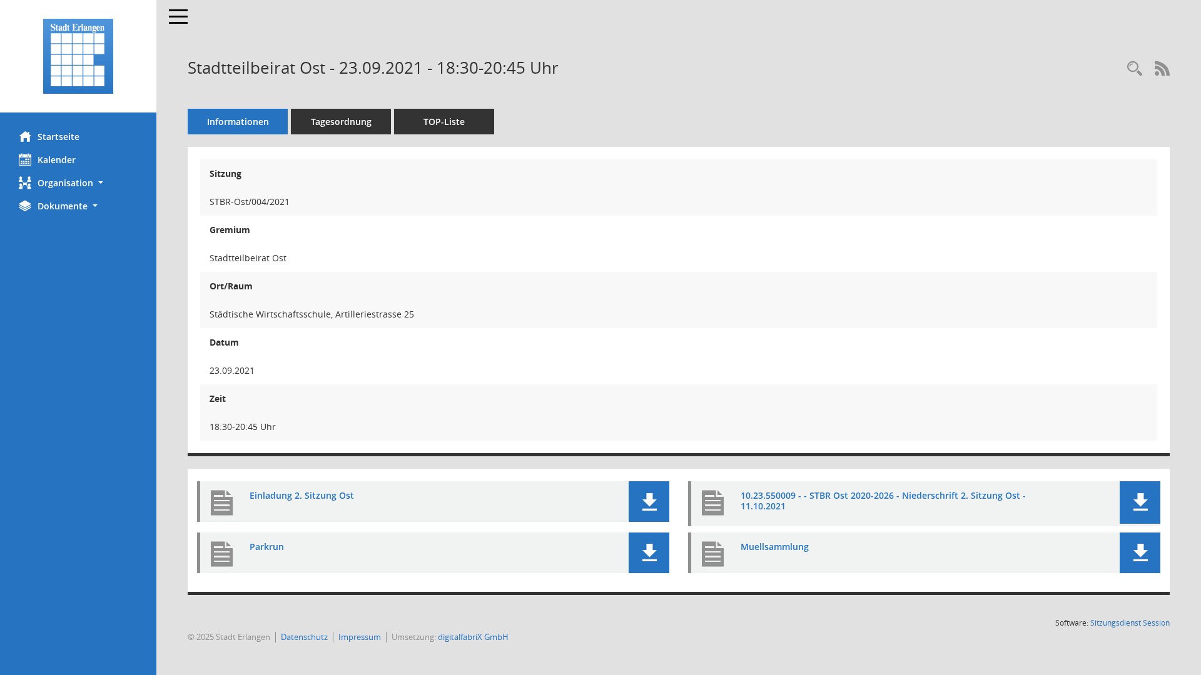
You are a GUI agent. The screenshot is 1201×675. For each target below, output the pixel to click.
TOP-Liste (444, 122)
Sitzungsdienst (1130, 623)
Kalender (57, 160)
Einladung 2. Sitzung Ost (302, 495)
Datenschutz (304, 636)
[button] (78, 182)
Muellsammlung (775, 546)
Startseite (58, 136)
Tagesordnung (341, 122)
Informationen (238, 122)
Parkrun (267, 546)
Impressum (359, 636)
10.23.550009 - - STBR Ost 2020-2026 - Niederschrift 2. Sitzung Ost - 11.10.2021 (883, 500)
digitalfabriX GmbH (473, 636)
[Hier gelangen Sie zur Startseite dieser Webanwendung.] (78, 56)
